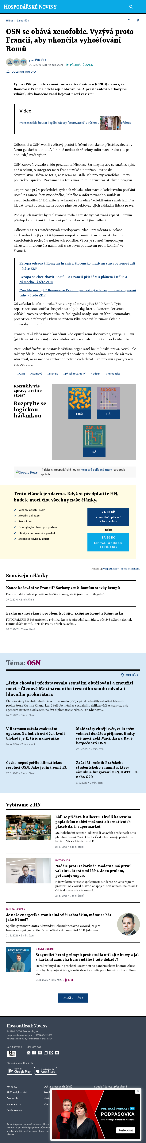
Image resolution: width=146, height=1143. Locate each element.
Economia (12, 1098)
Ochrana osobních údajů (58, 1086)
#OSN (21, 373)
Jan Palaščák (15, 909)
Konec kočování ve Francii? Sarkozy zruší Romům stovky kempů (63, 588)
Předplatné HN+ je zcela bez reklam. (121, 568)
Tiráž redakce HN (17, 1092)
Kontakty (12, 1086)
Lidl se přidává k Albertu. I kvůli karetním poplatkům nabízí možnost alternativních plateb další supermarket (93, 822)
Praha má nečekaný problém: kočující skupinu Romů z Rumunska (64, 613)
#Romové (36, 373)
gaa (31, 60)
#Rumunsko (113, 373)
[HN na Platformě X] (28, 1052)
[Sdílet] (129, 21)
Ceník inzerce (14, 1110)
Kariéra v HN (14, 1104)
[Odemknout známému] (138, 21)
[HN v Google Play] (19, 1071)
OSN (34, 663)
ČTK (37, 60)
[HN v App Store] (45, 1071)
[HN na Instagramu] (40, 1052)
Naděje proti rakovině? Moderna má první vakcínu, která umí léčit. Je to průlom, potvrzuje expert (93, 871)
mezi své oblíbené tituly (96, 469)
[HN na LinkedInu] (46, 1052)
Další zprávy (73, 997)
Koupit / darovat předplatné (110, 1086)
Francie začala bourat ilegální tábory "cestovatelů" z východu (59, 122)
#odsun (95, 373)
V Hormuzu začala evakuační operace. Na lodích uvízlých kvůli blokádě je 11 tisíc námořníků (35, 733)
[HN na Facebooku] (34, 1052)
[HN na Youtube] (57, 1052)
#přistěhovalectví (74, 373)
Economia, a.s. (31, 1031)
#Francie (53, 373)
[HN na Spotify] (51, 1052)
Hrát (80, 413)
